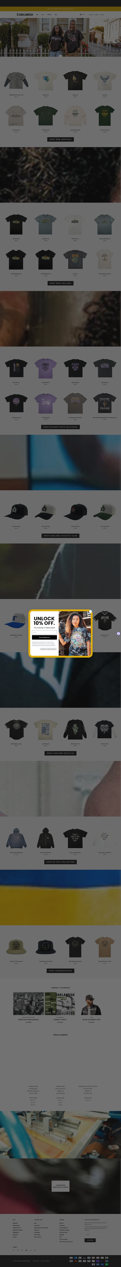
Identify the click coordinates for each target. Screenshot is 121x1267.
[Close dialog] (90, 611)
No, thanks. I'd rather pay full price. (48, 649)
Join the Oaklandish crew (44, 637)
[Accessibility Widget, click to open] (118, 633)
